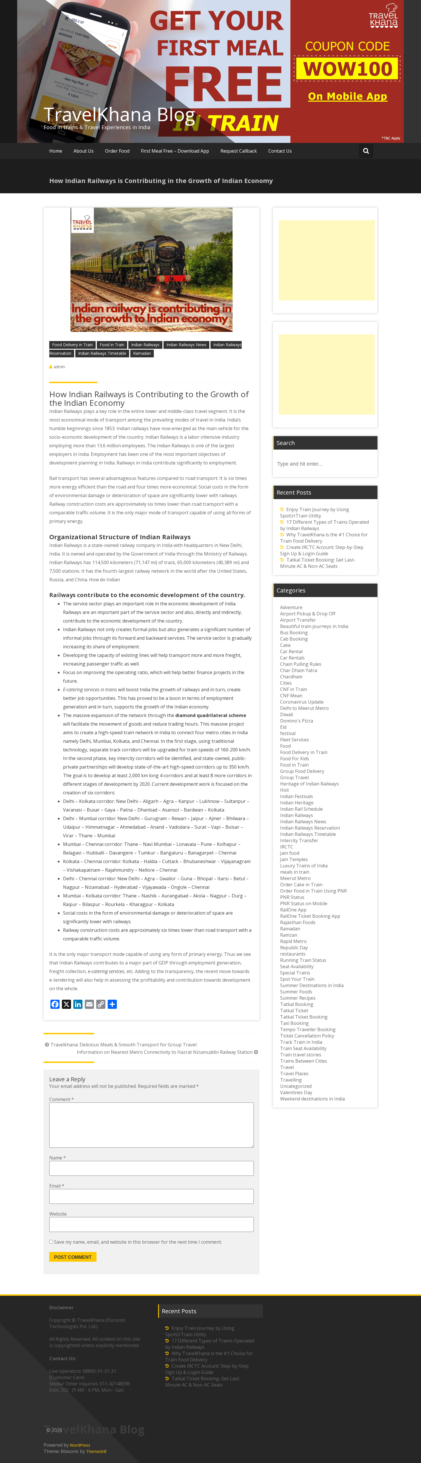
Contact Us (280, 151)
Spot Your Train (297, 979)
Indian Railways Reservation (310, 828)
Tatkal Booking (296, 1004)
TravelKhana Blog (119, 114)
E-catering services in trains (90, 689)
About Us (84, 151)
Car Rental (291, 651)
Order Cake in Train (301, 884)
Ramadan (142, 353)
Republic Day (294, 947)
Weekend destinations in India (312, 1099)
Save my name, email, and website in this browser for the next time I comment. (138, 1242)
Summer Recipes (298, 998)
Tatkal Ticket (294, 1010)
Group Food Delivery (302, 771)
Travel (287, 1067)
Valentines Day (296, 1092)
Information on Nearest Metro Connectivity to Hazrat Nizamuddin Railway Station (165, 1052)
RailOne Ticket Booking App (310, 916)
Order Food (117, 151)
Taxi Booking (294, 1023)
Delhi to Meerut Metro (304, 708)
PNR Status (292, 897)
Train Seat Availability (303, 1048)
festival (288, 733)
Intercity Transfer (299, 840)
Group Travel (294, 777)
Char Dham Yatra (298, 670)
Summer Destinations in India (312, 985)
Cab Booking (294, 639)
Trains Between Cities (303, 1061)
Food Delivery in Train (72, 344)
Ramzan (288, 935)
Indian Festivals (296, 796)
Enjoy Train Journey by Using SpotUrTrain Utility (314, 512)
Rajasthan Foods (298, 922)
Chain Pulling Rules (300, 664)
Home (55, 151)
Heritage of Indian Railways (309, 784)
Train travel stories (300, 1055)
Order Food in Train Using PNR (313, 891)
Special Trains (295, 973)
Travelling (291, 1080)
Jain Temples (294, 859)
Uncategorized (296, 1086)
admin (59, 366)
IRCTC (286, 847)
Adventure (291, 607)
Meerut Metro (295, 878)
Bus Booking (294, 632)
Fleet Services (294, 740)
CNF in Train (293, 689)
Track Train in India (301, 1042)
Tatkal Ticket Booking (304, 1017)
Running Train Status (303, 960)
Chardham (291, 677)
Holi (284, 790)
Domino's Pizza (296, 721)
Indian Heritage (297, 803)
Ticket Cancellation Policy (307, 1036)
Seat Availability (297, 966)
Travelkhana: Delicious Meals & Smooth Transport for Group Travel (123, 1044)
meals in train (294, 872)
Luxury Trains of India (304, 866)
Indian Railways (145, 344)
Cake (285, 645)
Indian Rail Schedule (301, 809)
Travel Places (294, 1073)
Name (57, 1158)
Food (285, 746)
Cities (286, 683)
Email (56, 1186)
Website (58, 1214)
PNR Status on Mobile (303, 903)
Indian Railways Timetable (102, 353)
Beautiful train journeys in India (314, 626)
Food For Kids (294, 758)
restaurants (293, 954)
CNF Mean (291, 695)
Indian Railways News (186, 344)
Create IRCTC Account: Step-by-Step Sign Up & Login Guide (321, 550)
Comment (61, 1099)
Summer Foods (296, 992)
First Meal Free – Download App (175, 151)
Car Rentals (292, 658)
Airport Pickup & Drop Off (307, 614)
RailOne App (293, 910)
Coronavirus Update (302, 702)
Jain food (289, 853)
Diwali (286, 714)
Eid (283, 727)
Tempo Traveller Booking (308, 1029)
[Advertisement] (327, 260)
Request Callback (239, 151)
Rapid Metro (293, 941)
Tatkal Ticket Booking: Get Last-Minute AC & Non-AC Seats (317, 563)
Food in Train (112, 344)
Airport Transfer (298, 620)
